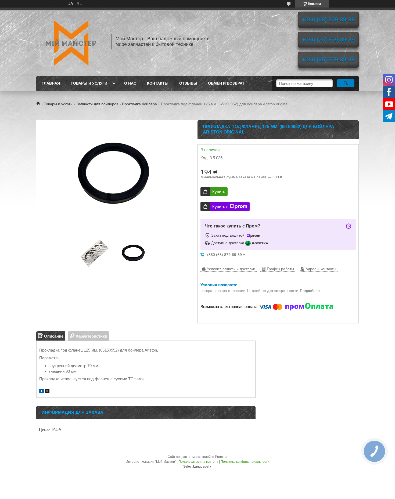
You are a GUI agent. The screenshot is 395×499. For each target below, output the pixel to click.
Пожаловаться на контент (198, 462)
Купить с (220, 206)
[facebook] (41, 391)
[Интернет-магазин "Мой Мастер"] (71, 41)
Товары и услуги (89, 83)
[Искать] (345, 83)
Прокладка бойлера (139, 104)
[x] (47, 391)
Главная (51, 83)
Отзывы (188, 83)
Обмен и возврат (226, 83)
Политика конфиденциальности (245, 462)
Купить (218, 191)
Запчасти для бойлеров (97, 104)
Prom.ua (221, 457)
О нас (130, 83)
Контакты (157, 83)
